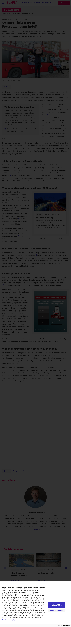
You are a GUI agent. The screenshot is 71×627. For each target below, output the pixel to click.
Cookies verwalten (9, 620)
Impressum (37, 617)
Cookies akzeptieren (57, 605)
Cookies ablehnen (56, 610)
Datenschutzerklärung (22, 617)
